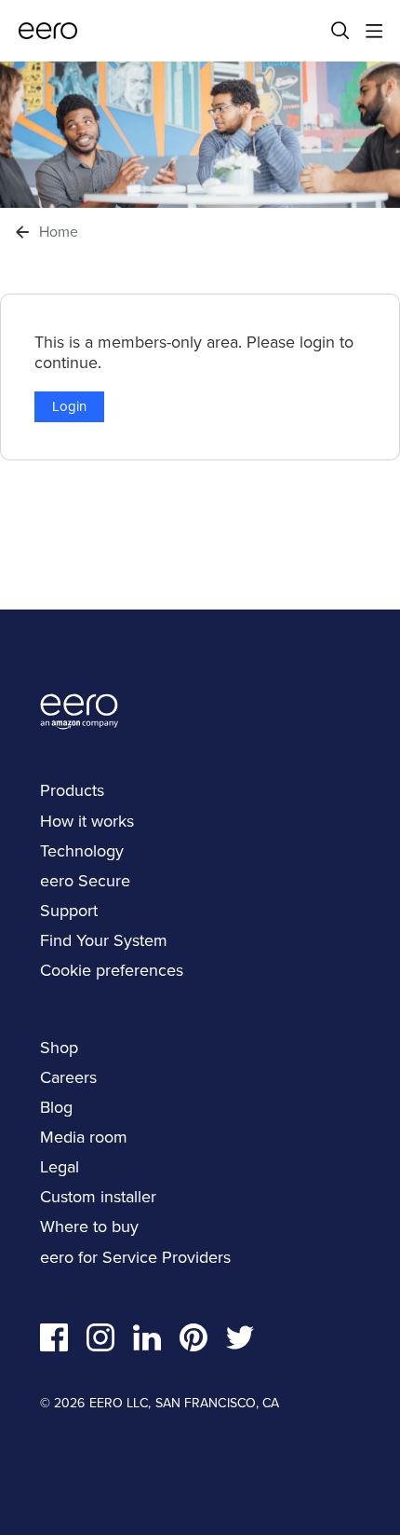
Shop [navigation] (59, 1047)
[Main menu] (374, 31)
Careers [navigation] (68, 1077)
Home (58, 232)
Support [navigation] (69, 910)
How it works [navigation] (87, 820)
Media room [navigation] (83, 1136)
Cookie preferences (111, 969)
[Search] (340, 31)
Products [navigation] (72, 790)
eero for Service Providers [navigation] (135, 1256)
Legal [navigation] (59, 1166)
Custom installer (98, 1196)
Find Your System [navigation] (103, 940)
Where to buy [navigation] (89, 1226)
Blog (56, 1106)
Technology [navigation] (82, 850)
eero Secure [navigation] (85, 880)
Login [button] (69, 406)
